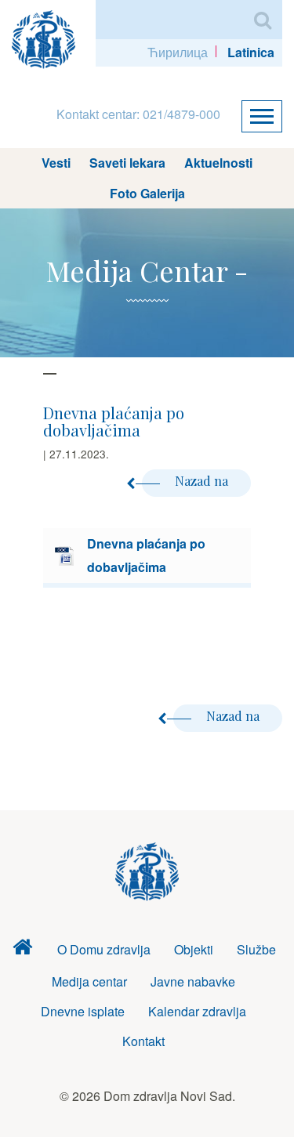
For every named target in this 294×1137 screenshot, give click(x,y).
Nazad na (203, 481)
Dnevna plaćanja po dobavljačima (146, 555)
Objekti (193, 949)
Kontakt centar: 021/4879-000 (138, 114)
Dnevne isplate (83, 1011)
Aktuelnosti (218, 163)
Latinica (250, 52)
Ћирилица (177, 52)
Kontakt (143, 1041)
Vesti (56, 163)
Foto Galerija (147, 193)
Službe (256, 949)
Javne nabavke (193, 981)
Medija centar (89, 981)
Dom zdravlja (22, 950)
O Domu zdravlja (104, 949)
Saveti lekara (127, 163)
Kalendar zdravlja (197, 1011)
